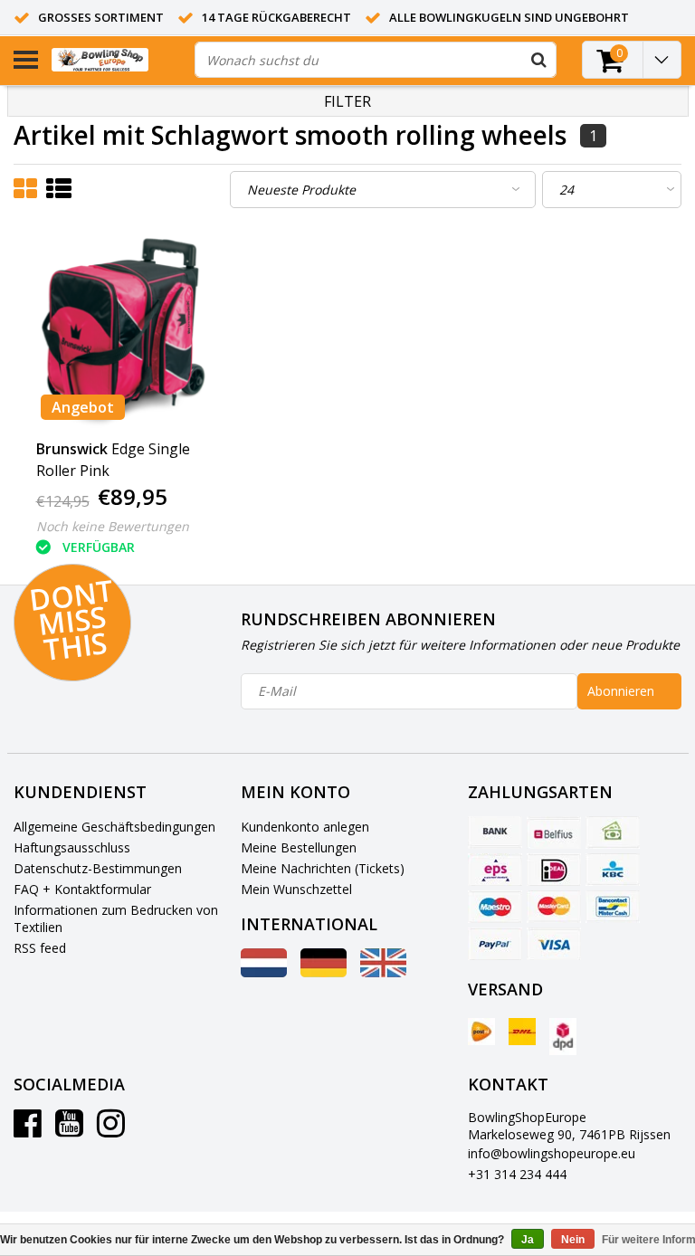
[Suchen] (538, 60)
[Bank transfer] (495, 832)
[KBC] (613, 869)
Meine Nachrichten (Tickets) (323, 868)
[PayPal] (495, 944)
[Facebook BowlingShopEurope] (28, 1129)
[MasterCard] (554, 906)
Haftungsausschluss (72, 847)
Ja (527, 1239)
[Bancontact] (613, 906)
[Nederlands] (264, 972)
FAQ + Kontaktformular (82, 889)
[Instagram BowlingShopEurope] (111, 1129)
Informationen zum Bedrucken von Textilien (116, 918)
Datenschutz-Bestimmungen (98, 868)
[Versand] (481, 1031)
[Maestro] (495, 906)
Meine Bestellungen (299, 847)
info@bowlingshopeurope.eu (551, 1153)
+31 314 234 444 (517, 1174)
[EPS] (495, 869)
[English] (383, 972)
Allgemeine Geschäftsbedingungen (114, 826)
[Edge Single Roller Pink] (125, 331)
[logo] (116, 60)
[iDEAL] (554, 869)
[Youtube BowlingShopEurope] (69, 1129)
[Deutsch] (323, 972)
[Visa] (554, 944)
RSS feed (40, 947)
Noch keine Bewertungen (112, 526)
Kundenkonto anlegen (305, 826)
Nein (573, 1239)
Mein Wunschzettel (296, 889)
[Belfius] (554, 832)
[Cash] (613, 832)
